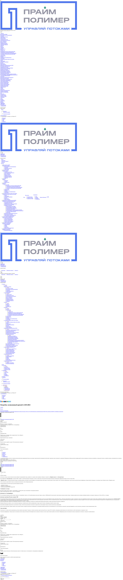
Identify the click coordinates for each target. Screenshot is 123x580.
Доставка (3, 455)
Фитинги (7, 309)
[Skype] (9, 401)
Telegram (3, 118)
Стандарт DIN (10, 311)
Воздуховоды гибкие (9, 288)
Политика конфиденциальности (6, 575)
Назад (8, 287)
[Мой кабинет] (0, 269)
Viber (3, 119)
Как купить (2, 559)
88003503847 (3, 103)
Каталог (5, 285)
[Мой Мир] (3, 401)
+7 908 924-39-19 (3, 105)
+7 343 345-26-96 (3, 155)
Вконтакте (4, 395)
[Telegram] (10, 401)
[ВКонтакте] (1, 401)
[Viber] (6, 401)
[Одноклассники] (2, 401)
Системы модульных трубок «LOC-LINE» (13, 322)
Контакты (2, 560)
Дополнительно (4, 456)
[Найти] (1, 32)
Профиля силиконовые (10, 362)
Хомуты (14, 411)
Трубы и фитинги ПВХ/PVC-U (11, 348)
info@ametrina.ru (3, 115)
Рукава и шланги (9, 294)
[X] (5, 401)
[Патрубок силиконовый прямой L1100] (7, 419)
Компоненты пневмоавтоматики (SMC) (12, 329)
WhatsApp (4, 121)
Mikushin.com (7, 576)
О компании (6, 372)
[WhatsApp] (7, 401)
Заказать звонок (6, 390)
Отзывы (3, 453)
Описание (4, 452)
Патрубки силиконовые (10, 355)
